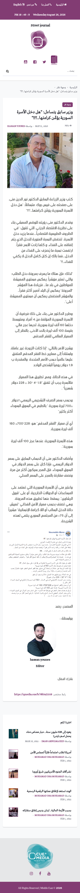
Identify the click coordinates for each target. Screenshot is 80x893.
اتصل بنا (45, 4)
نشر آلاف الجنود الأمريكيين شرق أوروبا (51, 772)
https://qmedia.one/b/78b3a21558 (33, 694)
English (17, 4)
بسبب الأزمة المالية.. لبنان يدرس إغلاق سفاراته (47, 810)
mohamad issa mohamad (49, 757)
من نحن (31, 4)
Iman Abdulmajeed (52, 741)
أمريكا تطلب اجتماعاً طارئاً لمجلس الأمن (50, 752)
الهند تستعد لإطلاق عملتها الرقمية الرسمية (49, 791)
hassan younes (16, 126)
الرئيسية (60, 4)
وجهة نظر (61, 87)
